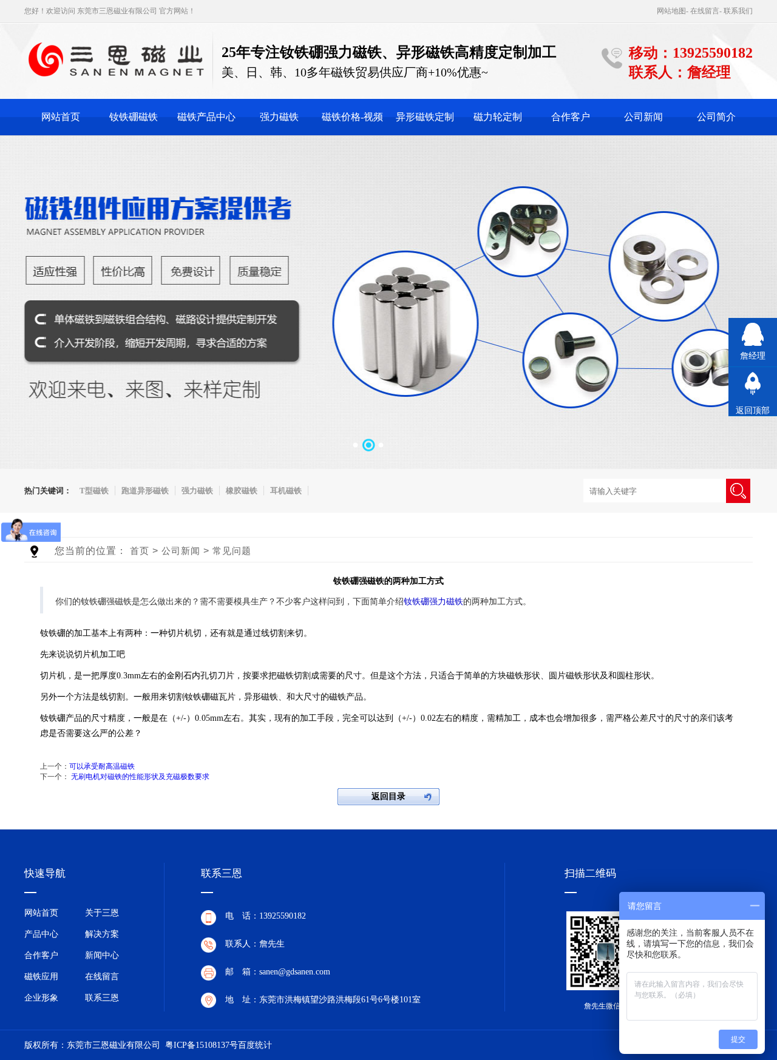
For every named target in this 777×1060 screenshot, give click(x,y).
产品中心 (41, 934)
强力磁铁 (279, 117)
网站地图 (671, 11)
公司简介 (716, 117)
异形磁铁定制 (425, 117)
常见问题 (231, 550)
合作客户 (570, 117)
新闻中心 (102, 955)
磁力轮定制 (497, 117)
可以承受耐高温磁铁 (102, 766)
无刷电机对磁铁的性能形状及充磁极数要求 (140, 776)
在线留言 (704, 11)
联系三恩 (102, 997)
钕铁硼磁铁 (133, 117)
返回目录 (388, 796)
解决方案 (102, 934)
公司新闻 (643, 117)
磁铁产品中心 (206, 117)
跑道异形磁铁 (145, 490)
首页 (139, 550)
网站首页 (60, 117)
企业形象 (41, 997)
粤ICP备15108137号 (201, 1045)
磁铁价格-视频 (352, 117)
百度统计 (255, 1045)
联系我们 (738, 11)
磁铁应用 (41, 976)
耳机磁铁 (286, 490)
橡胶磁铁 (241, 490)
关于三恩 (102, 912)
